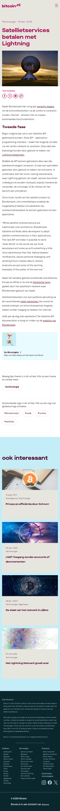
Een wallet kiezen (26, 766)
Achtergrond (7, 752)
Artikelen (5, 748)
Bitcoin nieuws (8, 759)
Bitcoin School (47, 756)
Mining (5, 771)
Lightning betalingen (13, 155)
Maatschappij (7, 766)
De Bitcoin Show (48, 764)
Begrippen (24, 754)
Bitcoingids (23, 748)
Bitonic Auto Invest (27, 761)
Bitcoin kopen (25, 756)
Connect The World (49, 759)
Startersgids (25, 771)
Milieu (5, 768)
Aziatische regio (41, 282)
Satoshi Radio (47, 768)
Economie (6, 761)
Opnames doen (25, 768)
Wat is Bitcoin (25, 776)
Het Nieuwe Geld (48, 766)
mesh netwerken (29, 302)
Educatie (6, 764)
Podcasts (46, 748)
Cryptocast (46, 761)
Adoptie (5, 754)
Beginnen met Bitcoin (50, 754)
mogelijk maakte (45, 107)
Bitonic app (24, 764)
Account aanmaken (27, 752)
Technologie (7, 783)
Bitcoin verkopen (26, 759)
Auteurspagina (47, 776)
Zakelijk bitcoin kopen (28, 778)
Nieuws (5, 773)
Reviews (6, 781)
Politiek (5, 776)
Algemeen (6, 756)
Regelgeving (7, 778)
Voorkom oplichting (27, 773)
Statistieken (47, 774)
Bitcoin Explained (48, 752)
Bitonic (23, 799)
